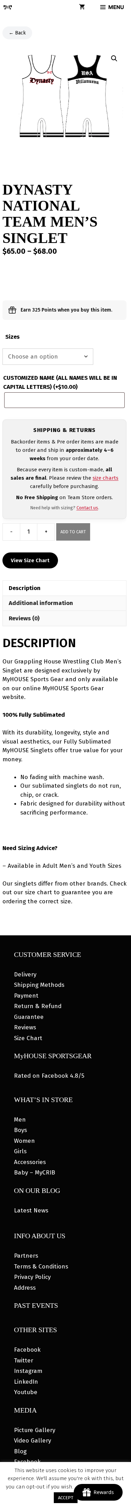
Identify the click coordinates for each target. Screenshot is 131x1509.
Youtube (25, 1392)
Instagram (28, 1371)
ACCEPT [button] (65, 1497)
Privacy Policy (32, 1277)
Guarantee (29, 1017)
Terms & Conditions (41, 1266)
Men (20, 1119)
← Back (17, 33)
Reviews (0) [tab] (24, 618)
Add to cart (73, 531)
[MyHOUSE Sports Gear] (7, 7)
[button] (114, 58)
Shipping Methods (39, 985)
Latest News (31, 1210)
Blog (20, 1451)
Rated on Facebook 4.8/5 (49, 1075)
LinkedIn (26, 1381)
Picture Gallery (34, 1430)
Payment (26, 995)
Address (25, 1287)
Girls (20, 1151)
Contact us (87, 507)
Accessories (30, 1162)
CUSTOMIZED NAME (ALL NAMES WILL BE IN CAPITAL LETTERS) (60, 382)
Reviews (25, 1027)
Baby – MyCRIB (34, 1172)
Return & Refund (37, 1006)
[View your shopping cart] (82, 7)
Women (24, 1141)
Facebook (27, 1349)
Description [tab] (25, 588)
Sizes (12, 336)
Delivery (25, 974)
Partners (26, 1255)
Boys (20, 1130)
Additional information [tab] (41, 603)
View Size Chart (30, 560)
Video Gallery (32, 1440)
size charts (105, 478)
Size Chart (28, 1038)
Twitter (23, 1360)
